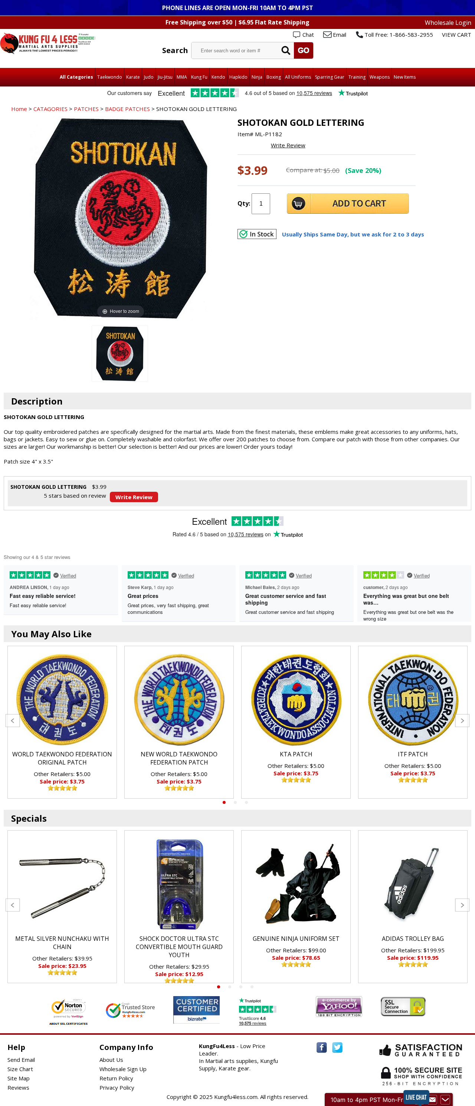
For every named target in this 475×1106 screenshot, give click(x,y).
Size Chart (20, 1069)
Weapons (380, 77)
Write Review (288, 145)
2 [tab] (235, 802)
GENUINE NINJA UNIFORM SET (296, 939)
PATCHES (86, 108)
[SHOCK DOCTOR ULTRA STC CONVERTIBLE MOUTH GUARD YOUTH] (179, 884)
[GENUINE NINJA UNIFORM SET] (296, 884)
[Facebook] (322, 1047)
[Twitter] (337, 1047)
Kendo (218, 77)
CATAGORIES (50, 108)
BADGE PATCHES (127, 108)
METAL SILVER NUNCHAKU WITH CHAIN (62, 943)
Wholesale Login (448, 23)
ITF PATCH (413, 754)
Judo (149, 77)
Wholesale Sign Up (123, 1069)
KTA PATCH (296, 754)
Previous (13, 720)
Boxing (273, 77)
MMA (182, 77)
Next (462, 720)
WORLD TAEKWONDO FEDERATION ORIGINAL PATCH (62, 758)
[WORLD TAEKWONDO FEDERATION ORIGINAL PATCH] (62, 700)
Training (357, 77)
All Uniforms (298, 77)
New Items (405, 77)
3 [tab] (246, 802)
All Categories (76, 77)
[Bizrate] (209, 1019)
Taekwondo (109, 77)
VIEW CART (456, 34)
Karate (133, 77)
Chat (308, 34)
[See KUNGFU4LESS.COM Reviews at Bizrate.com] (196, 1009)
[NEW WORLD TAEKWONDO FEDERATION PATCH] (179, 700)
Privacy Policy (116, 1087)
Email (339, 34)
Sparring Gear (329, 77)
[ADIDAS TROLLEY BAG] (412, 884)
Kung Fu (199, 77)
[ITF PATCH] (412, 700)
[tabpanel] (62, 722)
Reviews (18, 1087)
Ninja (257, 77)
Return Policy (116, 1078)
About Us (111, 1059)
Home (19, 108)
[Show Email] (432, 1100)
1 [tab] (224, 802)
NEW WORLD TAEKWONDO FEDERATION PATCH (179, 758)
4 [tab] (251, 986)
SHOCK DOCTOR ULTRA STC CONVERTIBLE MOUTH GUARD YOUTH (179, 947)
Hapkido (238, 77)
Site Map (18, 1078)
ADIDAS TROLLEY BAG (413, 939)
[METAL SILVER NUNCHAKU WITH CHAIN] (62, 884)
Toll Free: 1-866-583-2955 (398, 34)
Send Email (21, 1059)
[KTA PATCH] (296, 700)
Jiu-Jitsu (165, 77)
